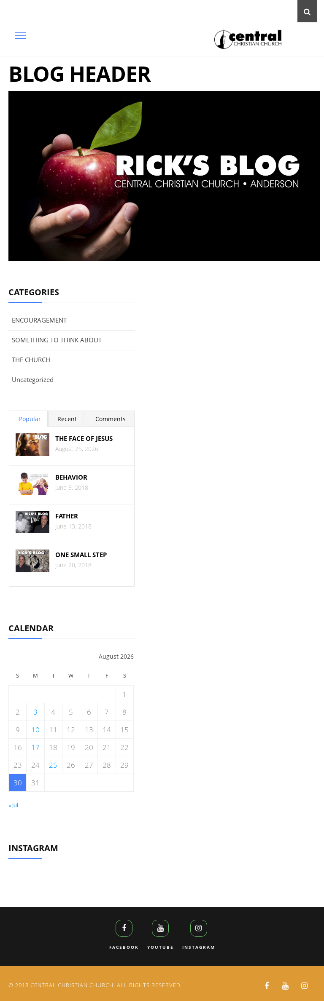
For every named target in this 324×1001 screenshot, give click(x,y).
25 (53, 765)
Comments (110, 419)
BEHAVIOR (71, 477)
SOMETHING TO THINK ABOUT (57, 340)
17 (35, 747)
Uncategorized (33, 379)
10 (35, 729)
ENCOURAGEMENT (39, 320)
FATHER (66, 516)
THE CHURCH (31, 359)
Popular (30, 419)
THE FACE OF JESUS (84, 438)
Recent (67, 419)
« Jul (13, 805)
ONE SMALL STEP (81, 554)
